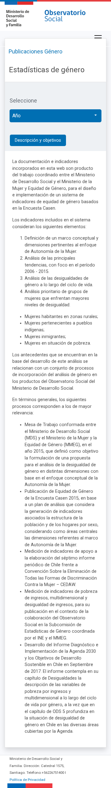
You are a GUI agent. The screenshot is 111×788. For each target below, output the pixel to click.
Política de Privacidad (27, 780)
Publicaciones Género (35, 51)
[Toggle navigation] (98, 38)
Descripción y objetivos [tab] (38, 140)
